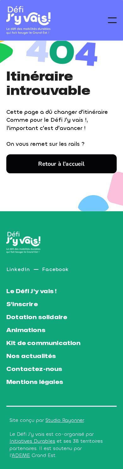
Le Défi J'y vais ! (31, 291)
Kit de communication (43, 343)
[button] (112, 20)
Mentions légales (34, 382)
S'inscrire (22, 304)
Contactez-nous (34, 369)
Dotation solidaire (36, 317)
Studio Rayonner (64, 420)
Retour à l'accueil (61, 164)
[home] (28, 20)
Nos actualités (31, 356)
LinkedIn (18, 269)
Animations (25, 330)
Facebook (55, 269)
